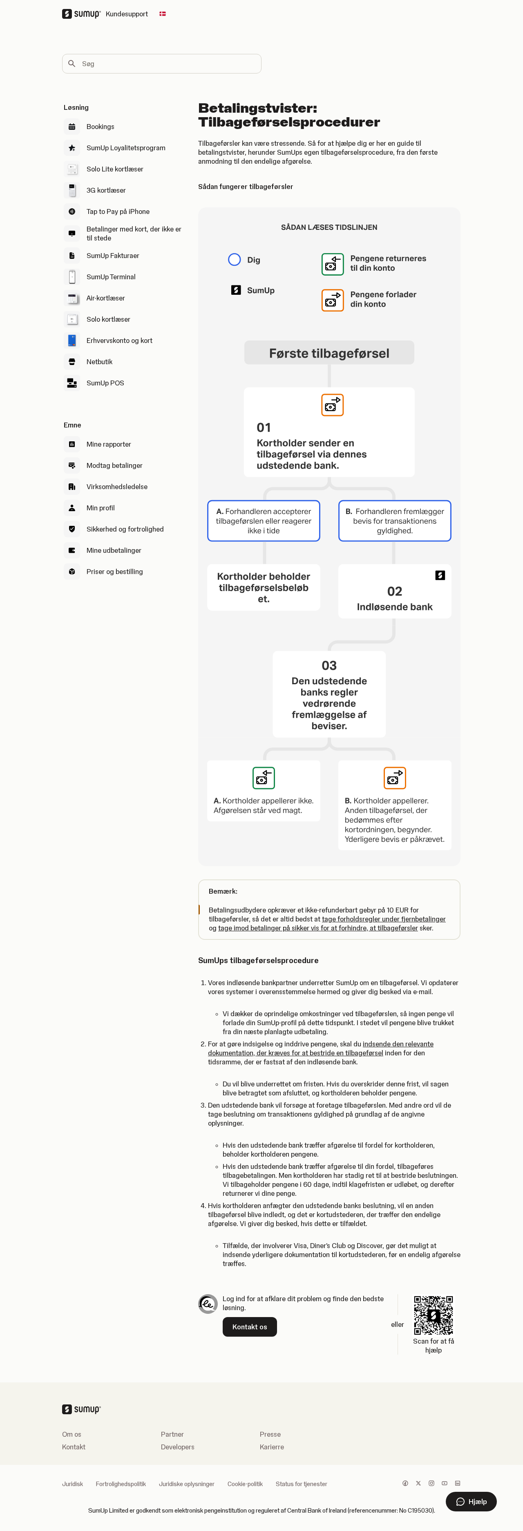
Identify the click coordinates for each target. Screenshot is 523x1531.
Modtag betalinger (115, 465)
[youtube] (444, 1484)
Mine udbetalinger (114, 550)
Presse (270, 1434)
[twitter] (418, 1484)
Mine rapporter (109, 444)
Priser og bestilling (115, 571)
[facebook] (405, 1484)
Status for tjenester (301, 1484)
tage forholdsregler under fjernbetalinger (384, 919)
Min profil (101, 508)
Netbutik (99, 362)
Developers (177, 1447)
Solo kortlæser (108, 319)
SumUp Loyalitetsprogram (126, 148)
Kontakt (73, 1447)
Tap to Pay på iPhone (118, 211)
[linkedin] (457, 1484)
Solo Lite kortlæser (115, 169)
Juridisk (72, 1484)
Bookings (100, 126)
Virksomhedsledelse (117, 487)
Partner (172, 1434)
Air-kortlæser (106, 298)
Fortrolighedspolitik (121, 1484)
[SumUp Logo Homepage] (84, 14)
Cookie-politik (245, 1484)
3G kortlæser (106, 190)
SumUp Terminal (111, 277)
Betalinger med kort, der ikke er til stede (134, 233)
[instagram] (431, 1484)
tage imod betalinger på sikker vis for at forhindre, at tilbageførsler (318, 928)
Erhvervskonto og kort (119, 340)
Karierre (272, 1447)
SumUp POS (105, 383)
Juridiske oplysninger (187, 1484)
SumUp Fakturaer (113, 255)
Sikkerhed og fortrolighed (125, 529)
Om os (71, 1434)
